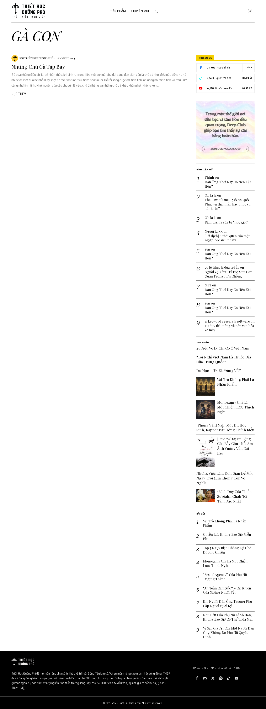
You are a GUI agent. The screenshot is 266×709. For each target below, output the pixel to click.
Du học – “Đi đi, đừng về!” (218, 370)
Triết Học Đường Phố (38, 58)
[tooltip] (197, 678)
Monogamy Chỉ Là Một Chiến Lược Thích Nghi (235, 407)
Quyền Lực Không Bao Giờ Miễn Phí (227, 536)
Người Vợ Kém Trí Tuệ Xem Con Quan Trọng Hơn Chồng (228, 274)
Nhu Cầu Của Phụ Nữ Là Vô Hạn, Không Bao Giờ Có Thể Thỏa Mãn (228, 617)
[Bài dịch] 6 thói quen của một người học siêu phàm (227, 238)
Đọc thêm (18, 94)
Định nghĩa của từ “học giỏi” (227, 222)
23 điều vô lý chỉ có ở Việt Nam (222, 348)
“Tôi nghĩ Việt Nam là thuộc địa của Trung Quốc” (223, 359)
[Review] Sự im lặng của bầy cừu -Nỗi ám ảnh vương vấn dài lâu (235, 445)
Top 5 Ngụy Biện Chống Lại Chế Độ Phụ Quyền (227, 550)
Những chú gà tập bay (38, 66)
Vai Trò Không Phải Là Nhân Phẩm (235, 381)
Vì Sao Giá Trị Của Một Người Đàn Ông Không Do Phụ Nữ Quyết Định (228, 632)
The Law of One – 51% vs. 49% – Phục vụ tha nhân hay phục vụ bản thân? (228, 204)
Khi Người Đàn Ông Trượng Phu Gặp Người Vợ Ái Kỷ (227, 603)
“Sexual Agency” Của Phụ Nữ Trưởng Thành (225, 577)
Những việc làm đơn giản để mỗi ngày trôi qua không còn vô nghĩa (224, 478)
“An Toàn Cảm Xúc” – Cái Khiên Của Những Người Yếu (227, 590)
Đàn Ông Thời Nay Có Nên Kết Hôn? (228, 184)
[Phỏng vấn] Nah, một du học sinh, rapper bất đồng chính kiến (225, 427)
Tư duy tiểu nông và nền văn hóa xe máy (229, 328)
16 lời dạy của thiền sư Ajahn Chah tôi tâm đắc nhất (234, 496)
